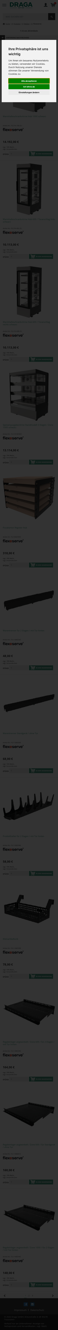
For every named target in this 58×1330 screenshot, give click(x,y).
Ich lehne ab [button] (29, 86)
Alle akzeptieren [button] (29, 81)
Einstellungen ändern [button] (29, 92)
